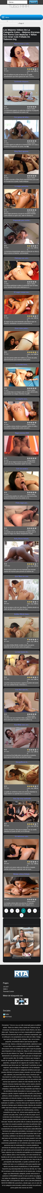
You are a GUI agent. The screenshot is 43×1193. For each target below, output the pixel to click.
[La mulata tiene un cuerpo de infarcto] (21, 377)
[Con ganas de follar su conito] (21, 129)
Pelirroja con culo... (22, 258)
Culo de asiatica (22, 469)
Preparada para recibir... (22, 220)
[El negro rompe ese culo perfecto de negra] (21, 304)
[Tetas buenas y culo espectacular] (21, 56)
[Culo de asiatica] (21, 481)
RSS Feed (8, 1017)
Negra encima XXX (22, 433)
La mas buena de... (22, 652)
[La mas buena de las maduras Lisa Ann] (21, 665)
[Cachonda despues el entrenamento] (21, 94)
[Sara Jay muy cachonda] (21, 811)
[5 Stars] (36, 69)
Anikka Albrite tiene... (22, 614)
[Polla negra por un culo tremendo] (21, 516)
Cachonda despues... (22, 81)
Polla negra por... (22, 503)
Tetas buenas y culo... (22, 44)
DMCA (5, 989)
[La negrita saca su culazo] (21, 411)
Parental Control (8, 991)
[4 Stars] (34, 69)
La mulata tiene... (22, 364)
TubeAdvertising (26, 957)
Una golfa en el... (22, 762)
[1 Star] (28, 69)
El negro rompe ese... (22, 292)
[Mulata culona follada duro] (21, 887)
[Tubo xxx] (21, 9)
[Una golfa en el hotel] (21, 775)
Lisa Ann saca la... (22, 690)
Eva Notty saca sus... (22, 725)
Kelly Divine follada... (22, 539)
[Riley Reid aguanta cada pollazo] (21, 164)
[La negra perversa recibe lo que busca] (21, 198)
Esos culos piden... (22, 328)
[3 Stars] (32, 69)
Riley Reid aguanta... (22, 151)
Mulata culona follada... (22, 874)
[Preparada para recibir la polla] (21, 233)
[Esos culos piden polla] (21, 341)
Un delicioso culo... (22, 836)
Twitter (7, 1014)
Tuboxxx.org (14, 1025)
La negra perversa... (22, 186)
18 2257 (6, 987)
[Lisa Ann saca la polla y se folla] (21, 702)
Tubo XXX (3, 21)
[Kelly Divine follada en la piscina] (21, 551)
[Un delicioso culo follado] (21, 849)
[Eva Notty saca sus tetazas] (21, 737)
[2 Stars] (30, 69)
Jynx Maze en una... (22, 576)
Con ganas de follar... (22, 117)
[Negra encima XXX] (21, 446)
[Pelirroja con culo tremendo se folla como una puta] (21, 270)
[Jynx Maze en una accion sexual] (21, 589)
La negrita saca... (22, 399)
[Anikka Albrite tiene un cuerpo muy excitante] (21, 627)
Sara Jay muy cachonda (22, 798)
